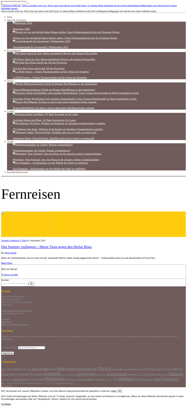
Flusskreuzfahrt (163, 369)
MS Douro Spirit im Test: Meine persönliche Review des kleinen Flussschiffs (54, 59)
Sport (29, 379)
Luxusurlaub (117, 374)
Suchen (5, 280)
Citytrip (104, 369)
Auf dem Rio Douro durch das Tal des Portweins (39, 68)
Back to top (6, 386)
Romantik (164, 375)
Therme (109, 380)
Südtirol (91, 379)
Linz (67, 375)
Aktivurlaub (40, 369)
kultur (63, 375)
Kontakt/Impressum (17, 171)
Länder (10, 111)
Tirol (115, 379)
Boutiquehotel (86, 369)
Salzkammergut (7, 380)
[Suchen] (31, 284)
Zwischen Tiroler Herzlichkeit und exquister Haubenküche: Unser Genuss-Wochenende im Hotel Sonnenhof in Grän (75, 98)
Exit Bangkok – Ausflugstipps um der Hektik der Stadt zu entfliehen (49, 168)
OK (119, 391)
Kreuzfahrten (14, 50)
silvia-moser (10, 253)
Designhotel (117, 369)
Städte (10, 141)
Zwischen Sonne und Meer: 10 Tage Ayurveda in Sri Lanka (44, 120)
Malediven (132, 375)
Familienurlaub (135, 369)
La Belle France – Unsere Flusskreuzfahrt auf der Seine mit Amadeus (50, 77)
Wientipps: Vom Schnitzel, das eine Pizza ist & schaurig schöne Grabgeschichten (56, 159)
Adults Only (19, 369)
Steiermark (38, 379)
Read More (6, 263)
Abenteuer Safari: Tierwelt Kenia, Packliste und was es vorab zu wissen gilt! (53, 138)
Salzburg (176, 374)
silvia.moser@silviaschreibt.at (16, 310)
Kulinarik (52, 374)
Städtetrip (81, 380)
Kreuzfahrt (37, 374)
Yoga (156, 379)
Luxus (73, 374)
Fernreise (150, 369)
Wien (137, 379)
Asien (52, 369)
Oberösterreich (152, 374)
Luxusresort (101, 375)
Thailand (100, 379)
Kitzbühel (23, 374)
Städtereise (55, 379)
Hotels (10, 80)
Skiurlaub (20, 379)
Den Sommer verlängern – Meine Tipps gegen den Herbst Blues (46, 247)
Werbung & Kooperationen (15, 324)
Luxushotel (86, 374)
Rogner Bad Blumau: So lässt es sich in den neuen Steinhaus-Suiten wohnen (53, 107)
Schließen (6, 404)
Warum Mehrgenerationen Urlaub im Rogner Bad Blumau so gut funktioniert (54, 89)
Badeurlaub (66, 369)
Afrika (29, 369)
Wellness (126, 379)
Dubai (125, 369)
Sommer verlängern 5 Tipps (14, 240)
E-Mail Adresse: (9, 347)
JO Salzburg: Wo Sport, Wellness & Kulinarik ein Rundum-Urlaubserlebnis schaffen (58, 129)
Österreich (170, 379)
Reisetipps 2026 (21, 28)
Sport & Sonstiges (16, 19)
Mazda (139, 375)
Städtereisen (71, 380)
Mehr (114, 391)
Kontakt (5, 319)
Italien (13, 374)
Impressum (6, 322)
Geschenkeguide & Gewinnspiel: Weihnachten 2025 (40, 47)
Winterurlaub (147, 380)
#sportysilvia (7, 369)
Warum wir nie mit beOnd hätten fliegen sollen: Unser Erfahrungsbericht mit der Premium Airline (65, 38)
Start (9, 16)
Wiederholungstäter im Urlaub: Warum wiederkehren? (41, 150)
